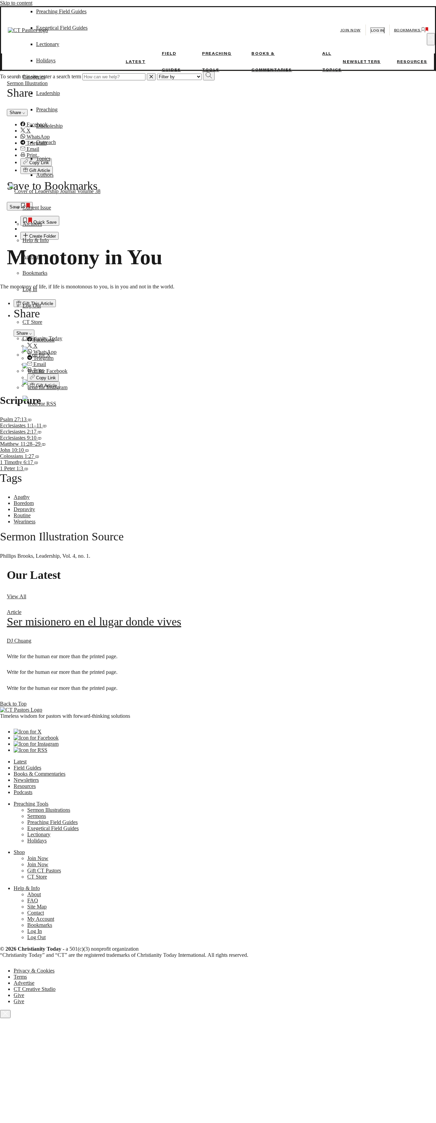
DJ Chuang (19, 641)
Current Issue (36, 207)
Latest (135, 61)
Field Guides (27, 768)
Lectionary (38, 834)
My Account (40, 919)
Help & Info (35, 240)
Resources (412, 61)
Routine (22, 515)
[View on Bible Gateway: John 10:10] (27, 450)
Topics (43, 158)
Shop (19, 852)
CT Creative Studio (35, 989)
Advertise (24, 983)
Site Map (37, 907)
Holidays (46, 60)
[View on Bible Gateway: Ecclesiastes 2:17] (39, 431)
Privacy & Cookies (34, 971)
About (34, 894)
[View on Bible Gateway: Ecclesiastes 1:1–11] (44, 425)
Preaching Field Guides (52, 822)
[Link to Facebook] (44, 371)
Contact (35, 913)
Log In (29, 289)
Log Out (31, 306)
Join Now (350, 30)
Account (31, 256)
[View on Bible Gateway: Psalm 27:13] (29, 419)
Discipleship (49, 126)
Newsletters (361, 61)
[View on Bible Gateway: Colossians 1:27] (37, 456)
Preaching (47, 109)
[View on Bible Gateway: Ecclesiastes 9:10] (39, 438)
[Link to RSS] (39, 404)
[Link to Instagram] (44, 387)
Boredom (24, 503)
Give (19, 995)
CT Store (32, 322)
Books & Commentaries (39, 774)
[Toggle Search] (431, 39)
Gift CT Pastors (44, 870)
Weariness (24, 521)
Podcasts (23, 792)
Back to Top (13, 704)
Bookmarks (34, 273)
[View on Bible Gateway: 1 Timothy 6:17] (36, 462)
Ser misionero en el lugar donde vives (94, 621)
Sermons (36, 816)
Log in (377, 30)
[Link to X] (36, 355)
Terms (20, 977)
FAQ (32, 900)
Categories (33, 77)
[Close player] (5, 1014)
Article (14, 612)
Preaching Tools (31, 804)
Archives (32, 224)
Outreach (46, 142)
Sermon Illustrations (48, 810)
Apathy (22, 497)
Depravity (24, 509)
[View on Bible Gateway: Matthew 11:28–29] (43, 444)
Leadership (48, 93)
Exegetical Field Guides (53, 828)
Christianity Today (42, 338)
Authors (44, 175)
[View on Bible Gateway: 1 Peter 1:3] (26, 468)
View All (16, 596)
